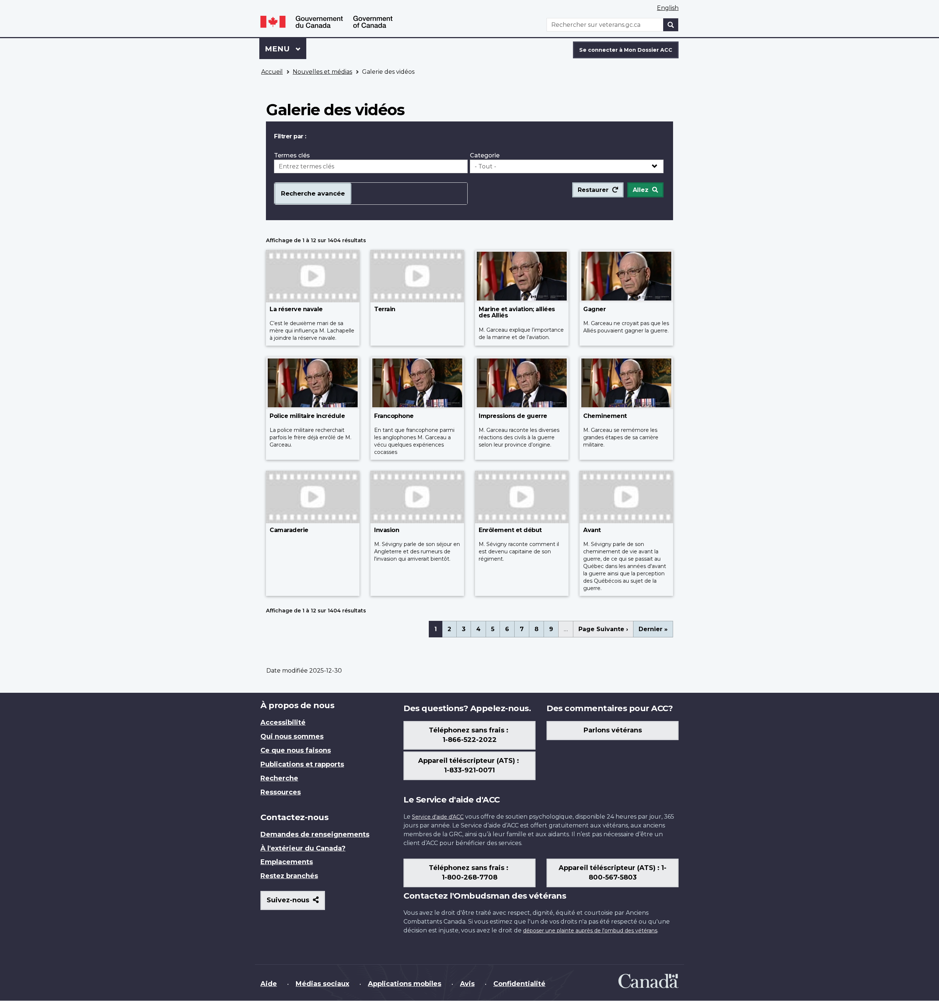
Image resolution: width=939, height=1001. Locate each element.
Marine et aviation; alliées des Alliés (517, 312)
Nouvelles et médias (322, 71)
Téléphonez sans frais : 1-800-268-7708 (469, 872)
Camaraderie (289, 530)
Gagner (594, 309)
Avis (467, 984)
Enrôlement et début (510, 530)
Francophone (394, 415)
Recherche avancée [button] (313, 193)
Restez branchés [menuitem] (289, 876)
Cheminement (605, 415)
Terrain (384, 309)
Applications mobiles (404, 984)
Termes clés (292, 155)
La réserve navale (296, 309)
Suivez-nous (296, 903)
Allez (640, 189)
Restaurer (593, 189)
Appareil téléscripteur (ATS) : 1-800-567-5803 (612, 872)
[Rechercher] (671, 25)
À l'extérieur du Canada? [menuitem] (303, 848)
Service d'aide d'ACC (438, 816)
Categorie (485, 155)
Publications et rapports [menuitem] (302, 764)
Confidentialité (519, 984)
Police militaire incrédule (307, 415)
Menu (285, 48)
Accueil (272, 71)
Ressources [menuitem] (280, 792)
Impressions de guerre (513, 415)
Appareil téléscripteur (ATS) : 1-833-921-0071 (469, 765)
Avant (592, 530)
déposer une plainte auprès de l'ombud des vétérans (590, 930)
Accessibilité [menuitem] (283, 722)
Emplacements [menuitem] (286, 862)
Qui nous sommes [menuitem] (292, 736)
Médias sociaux (322, 984)
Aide (268, 984)
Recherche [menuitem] (279, 778)
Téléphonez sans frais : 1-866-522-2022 (469, 735)
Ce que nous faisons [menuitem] (295, 750)
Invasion (386, 530)
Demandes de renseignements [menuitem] (314, 834)
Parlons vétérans (613, 730)
